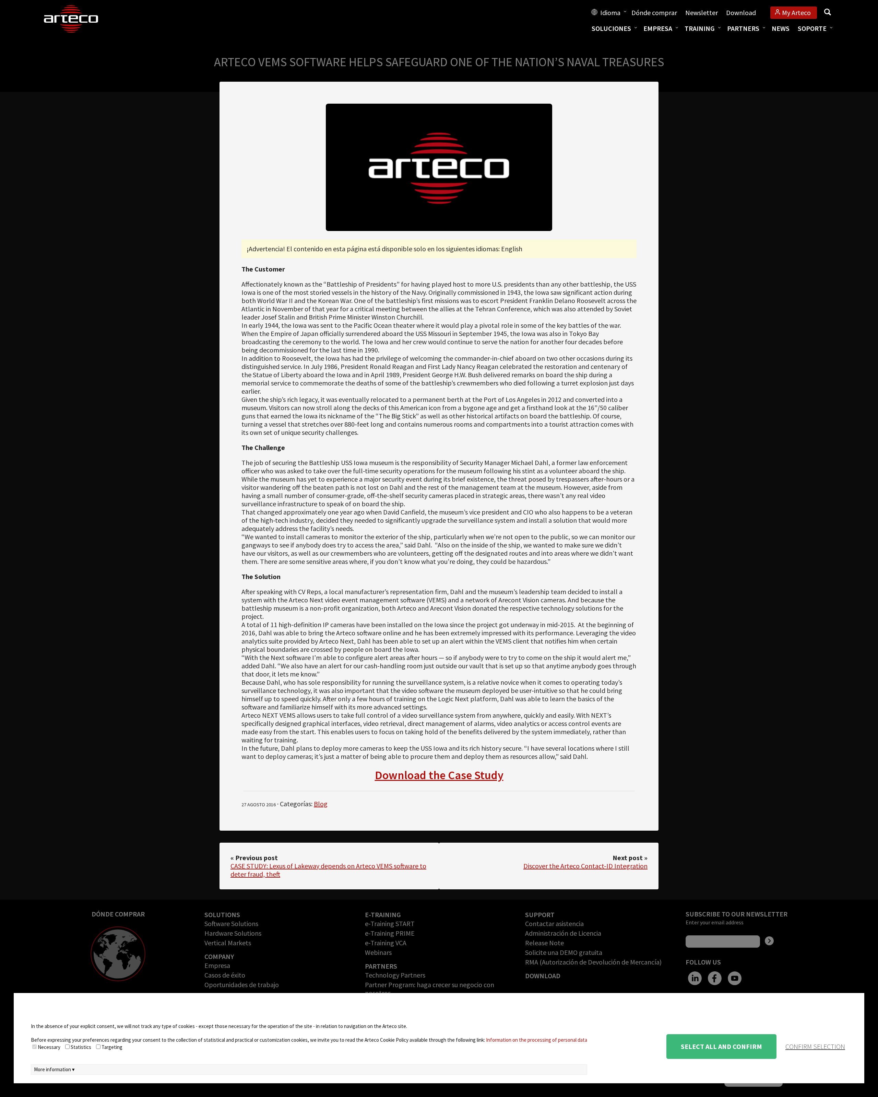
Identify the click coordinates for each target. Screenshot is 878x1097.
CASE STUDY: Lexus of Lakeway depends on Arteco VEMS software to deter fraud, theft (328, 870)
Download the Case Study (439, 774)
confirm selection (815, 1046)
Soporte (812, 28)
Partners (743, 28)
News (781, 28)
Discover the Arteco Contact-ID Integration (585, 866)
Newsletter (701, 12)
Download (741, 12)
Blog (321, 803)
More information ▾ (54, 1069)
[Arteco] (78, 19)
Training (700, 28)
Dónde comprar (654, 12)
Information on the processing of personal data (536, 1040)
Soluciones (611, 28)
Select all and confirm (721, 1046)
